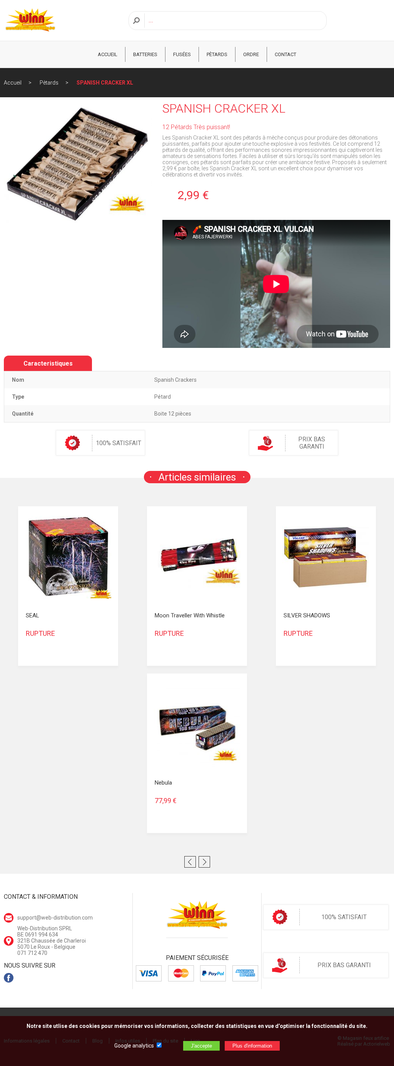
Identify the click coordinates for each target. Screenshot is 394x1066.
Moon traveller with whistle (190, 615)
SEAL (32, 615)
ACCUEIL (107, 54)
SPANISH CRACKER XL (105, 83)
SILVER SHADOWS (307, 615)
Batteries (145, 54)
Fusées (182, 54)
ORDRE (251, 54)
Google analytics (134, 1046)
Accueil (13, 83)
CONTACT (285, 54)
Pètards (217, 54)
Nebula (163, 782)
